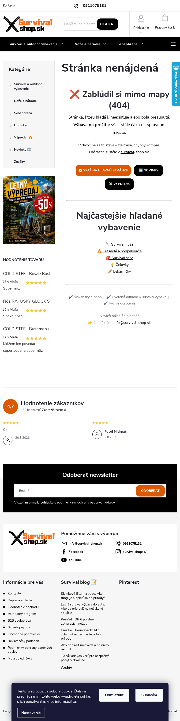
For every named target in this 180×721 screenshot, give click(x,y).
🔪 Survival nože (119, 244)
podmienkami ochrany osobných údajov (86, 502)
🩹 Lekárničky (119, 271)
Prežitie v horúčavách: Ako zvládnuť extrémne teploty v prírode (81, 634)
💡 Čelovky (119, 264)
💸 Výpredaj (119, 184)
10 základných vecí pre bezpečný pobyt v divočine (85, 658)
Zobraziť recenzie (54, 410)
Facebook (76, 552)
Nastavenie (31, 712)
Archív (66, 668)
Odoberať (150, 491)
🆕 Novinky (148, 170)
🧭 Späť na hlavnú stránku (103, 170)
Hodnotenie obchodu (23, 607)
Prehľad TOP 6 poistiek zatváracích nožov (77, 621)
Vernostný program (22, 614)
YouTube (75, 560)
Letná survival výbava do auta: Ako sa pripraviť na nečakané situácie (83, 608)
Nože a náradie (25, 101)
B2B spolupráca (19, 620)
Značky (19, 161)
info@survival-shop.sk (132, 322)
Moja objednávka (20, 658)
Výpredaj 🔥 (23, 137)
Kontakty (9, 6)
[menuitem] (36, 44)
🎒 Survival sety (119, 258)
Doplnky (20, 125)
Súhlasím (149, 695)
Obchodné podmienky (24, 634)
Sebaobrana (23, 113)
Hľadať (107, 24)
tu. (75, 701)
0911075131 (132, 543)
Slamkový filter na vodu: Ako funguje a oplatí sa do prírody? (83, 595)
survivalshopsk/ (134, 552)
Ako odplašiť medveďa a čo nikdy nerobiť (85, 647)
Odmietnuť (114, 695)
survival (127, 152)
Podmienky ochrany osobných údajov (30, 649)
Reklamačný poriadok (23, 641)
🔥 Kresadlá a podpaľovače (119, 251)
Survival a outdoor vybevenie (28, 86)
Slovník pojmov (19, 627)
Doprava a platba (20, 600)
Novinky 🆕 (22, 149)
